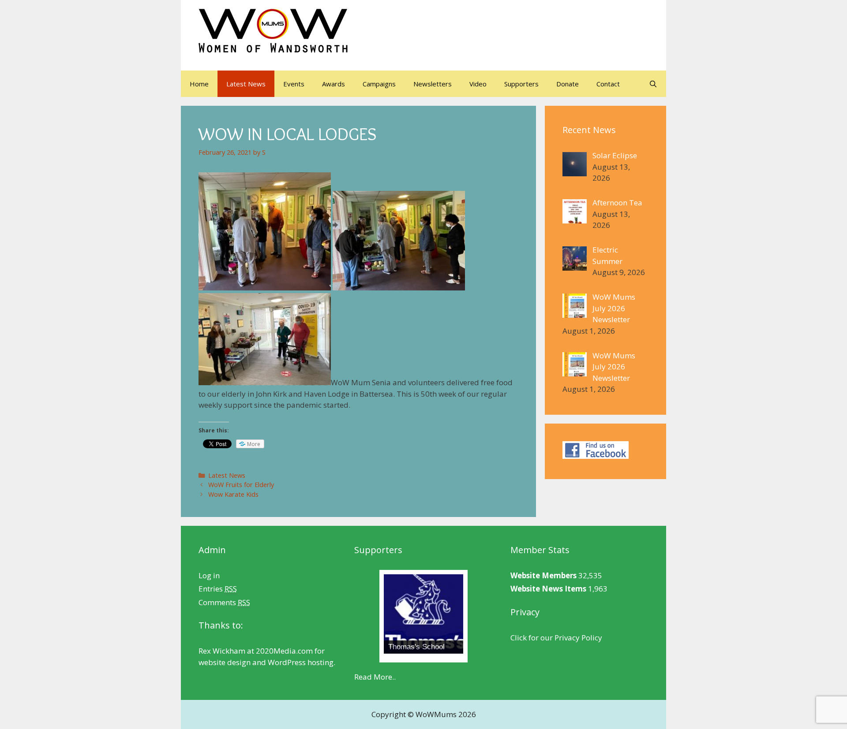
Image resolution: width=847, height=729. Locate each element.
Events (293, 83)
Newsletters (432, 83)
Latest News (246, 83)
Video (478, 83)
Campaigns (379, 83)
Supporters (521, 83)
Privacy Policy (578, 637)
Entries (218, 589)
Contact (608, 83)
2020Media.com (284, 651)
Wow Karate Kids (233, 494)
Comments (224, 602)
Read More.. (375, 677)
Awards (333, 83)
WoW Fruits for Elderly (241, 484)
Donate (567, 83)
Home (199, 83)
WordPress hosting (301, 662)
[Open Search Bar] (653, 84)
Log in (209, 575)
